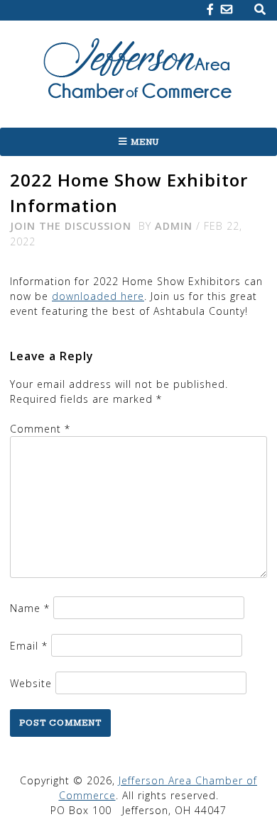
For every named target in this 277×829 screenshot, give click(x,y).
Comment (40, 428)
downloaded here (98, 296)
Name (30, 608)
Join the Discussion (70, 226)
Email (29, 645)
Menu (145, 142)
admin (173, 226)
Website (31, 683)
